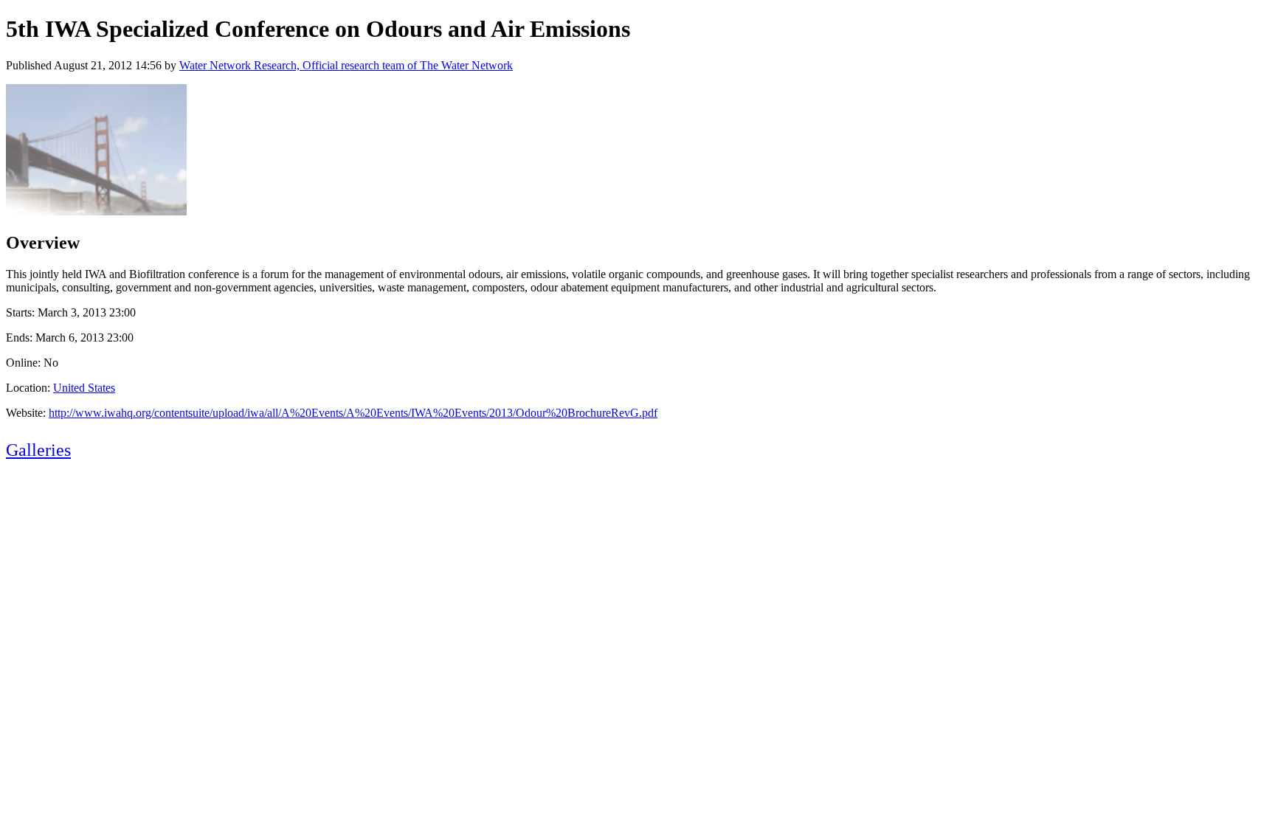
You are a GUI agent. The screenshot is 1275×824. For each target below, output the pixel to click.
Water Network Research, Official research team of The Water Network (346, 65)
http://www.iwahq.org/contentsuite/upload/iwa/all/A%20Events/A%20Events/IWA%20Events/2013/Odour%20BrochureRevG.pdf (353, 412)
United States (84, 387)
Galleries (38, 450)
